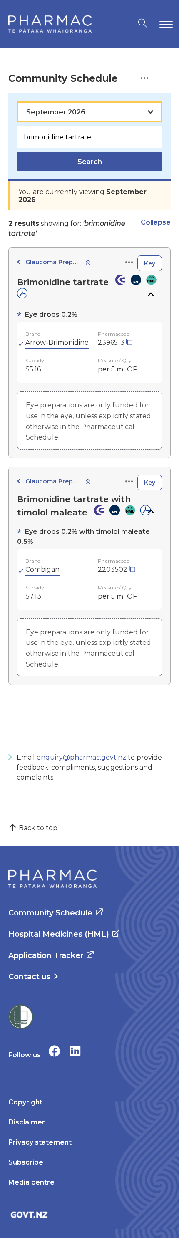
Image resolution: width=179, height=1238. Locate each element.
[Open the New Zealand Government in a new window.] (89, 1214)
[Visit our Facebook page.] (54, 1050)
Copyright (25, 1102)
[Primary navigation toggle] (164, 24)
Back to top (38, 828)
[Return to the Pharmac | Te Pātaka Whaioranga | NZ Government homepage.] (50, 24)
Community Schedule (50, 912)
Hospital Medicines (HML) (58, 934)
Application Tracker (45, 955)
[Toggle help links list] (144, 78)
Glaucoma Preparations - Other (52, 262)
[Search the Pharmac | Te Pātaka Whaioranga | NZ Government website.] (143, 24)
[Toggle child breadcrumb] (88, 263)
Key (149, 263)
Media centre (31, 1182)
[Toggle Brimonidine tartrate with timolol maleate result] (150, 511)
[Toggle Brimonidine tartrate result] (150, 294)
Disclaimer (26, 1122)
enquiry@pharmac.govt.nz (81, 757)
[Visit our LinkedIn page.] (75, 1050)
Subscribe (25, 1162)
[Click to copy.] (129, 342)
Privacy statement (40, 1142)
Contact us (29, 976)
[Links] (129, 263)
